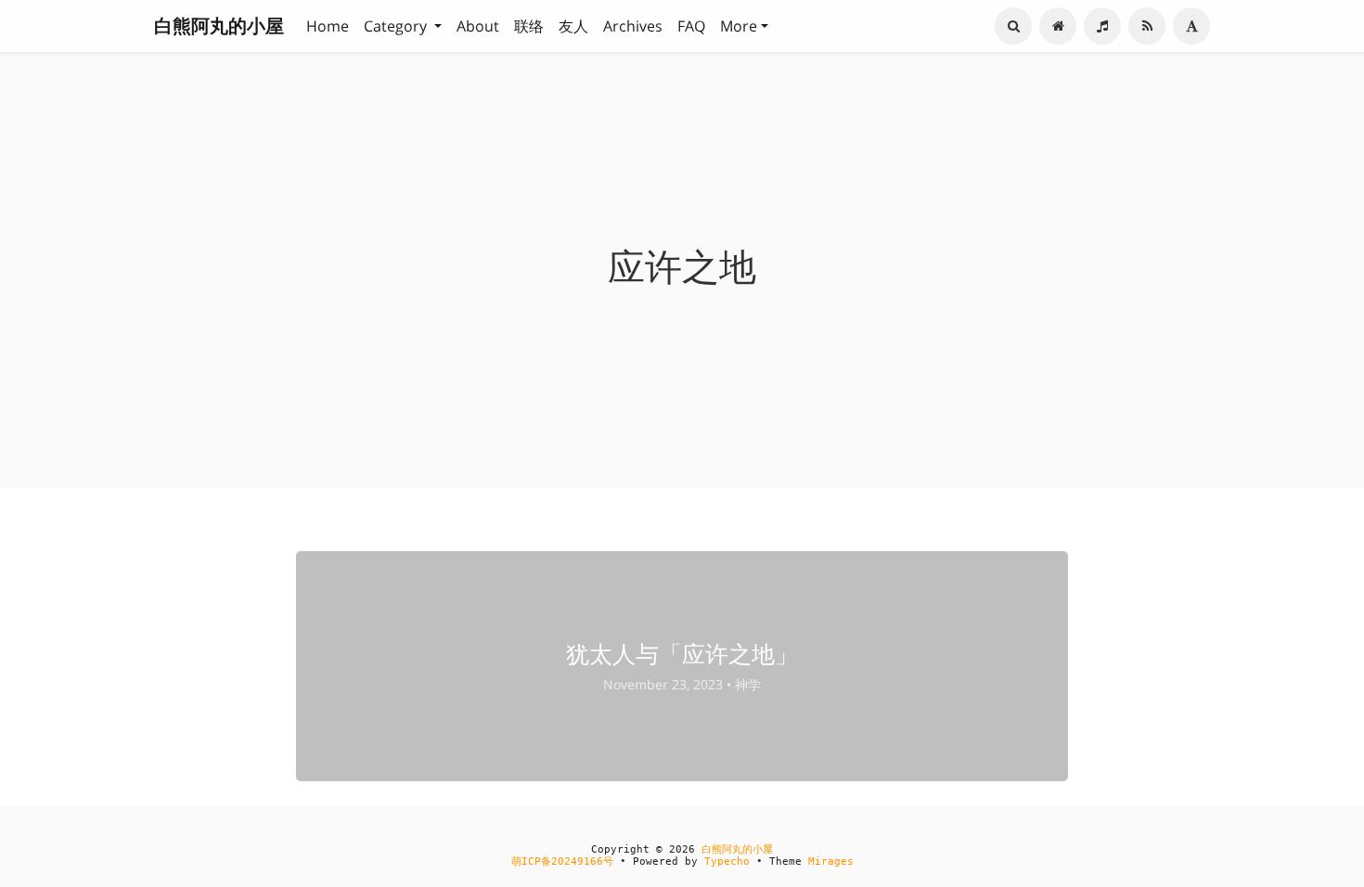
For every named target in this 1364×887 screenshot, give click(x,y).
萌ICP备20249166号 (562, 861)
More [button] (738, 26)
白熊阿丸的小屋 (219, 25)
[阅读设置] (1191, 26)
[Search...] (1013, 26)
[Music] (1102, 26)
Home (327, 26)
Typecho (727, 861)
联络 (529, 26)
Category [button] (397, 26)
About (478, 26)
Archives (633, 26)
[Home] (1057, 26)
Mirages (831, 861)
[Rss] (1146, 26)
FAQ (691, 26)
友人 (573, 26)
